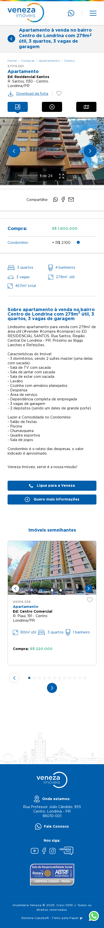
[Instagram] (52, 851)
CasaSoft (42, 918)
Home (12, 60)
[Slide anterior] (14, 151)
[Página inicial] (26, 13)
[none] (52, 151)
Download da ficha (32, 93)
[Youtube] (34, 851)
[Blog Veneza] (66, 851)
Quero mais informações (56, 499)
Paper (74, 918)
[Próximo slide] (90, 151)
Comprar (28, 60)
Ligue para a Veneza (56, 485)
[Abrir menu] (93, 13)
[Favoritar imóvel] (90, 600)
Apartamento (49, 60)
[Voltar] (11, 38)
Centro (69, 60)
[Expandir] (62, 176)
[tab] (18, 107)
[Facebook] (44, 851)
